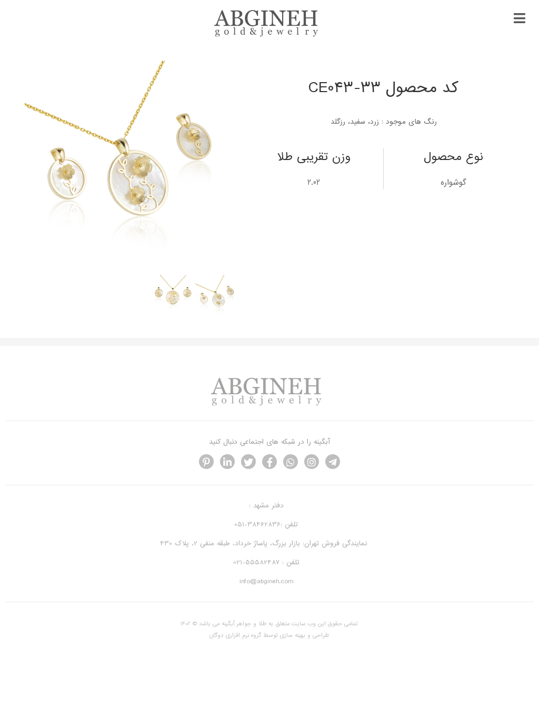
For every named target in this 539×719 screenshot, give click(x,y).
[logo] (269, 35)
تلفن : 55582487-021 (266, 562)
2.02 (313, 182)
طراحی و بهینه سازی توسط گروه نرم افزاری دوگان (269, 635)
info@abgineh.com (266, 581)
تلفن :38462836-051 (266, 525)
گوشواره (453, 182)
